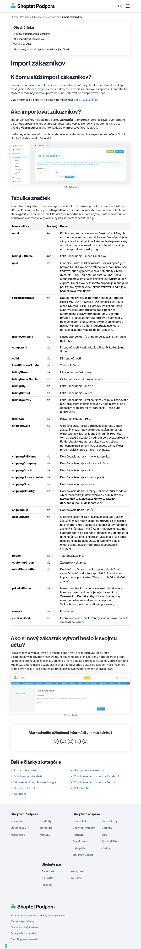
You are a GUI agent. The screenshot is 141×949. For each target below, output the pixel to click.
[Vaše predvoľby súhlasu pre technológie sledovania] (6, 945)
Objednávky (38, 16)
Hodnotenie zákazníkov (89, 770)
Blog (104, 834)
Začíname (17, 821)
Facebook (48, 871)
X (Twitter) (49, 878)
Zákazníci (53, 16)
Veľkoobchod (82, 788)
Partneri (78, 834)
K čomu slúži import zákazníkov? (31, 33)
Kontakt (45, 834)
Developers (80, 841)
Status (105, 848)
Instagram (77, 871)
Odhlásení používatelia (27, 776)
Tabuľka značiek (22, 44)
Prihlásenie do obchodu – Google (34, 782)
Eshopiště (79, 848)
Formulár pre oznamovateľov (26, 939)
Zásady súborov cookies (23, 933)
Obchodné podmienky (22, 921)
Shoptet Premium (84, 828)
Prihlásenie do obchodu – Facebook (97, 776)
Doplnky (106, 828)
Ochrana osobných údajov (24, 927)
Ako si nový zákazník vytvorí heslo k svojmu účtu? (41, 49)
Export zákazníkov (85, 99)
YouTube (76, 878)
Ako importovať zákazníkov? (29, 39)
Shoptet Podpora (20, 16)
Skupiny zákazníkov (26, 788)
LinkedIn (47, 885)
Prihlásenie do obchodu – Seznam (95, 782)
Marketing (46, 828)
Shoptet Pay (109, 821)
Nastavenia (18, 834)
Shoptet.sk (80, 821)
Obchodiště (109, 841)
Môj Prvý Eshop (83, 855)
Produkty (46, 821)
